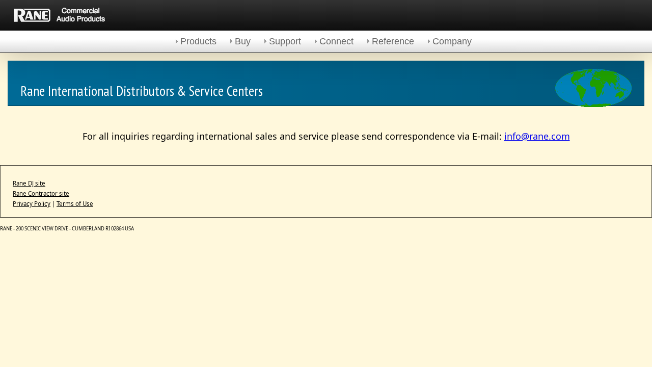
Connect (336, 41)
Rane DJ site (29, 183)
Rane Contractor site (41, 193)
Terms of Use (75, 203)
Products (198, 41)
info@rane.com (537, 136)
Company (452, 41)
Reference (393, 41)
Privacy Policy (31, 203)
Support (285, 41)
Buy (243, 41)
